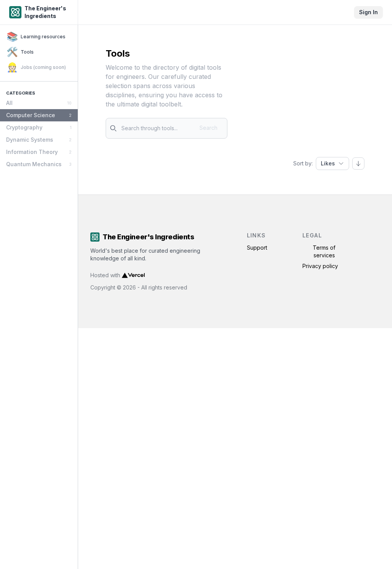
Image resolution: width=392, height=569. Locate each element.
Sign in (368, 12)
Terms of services (324, 251)
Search (208, 127)
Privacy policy (320, 266)
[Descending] (358, 163)
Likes (328, 163)
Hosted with (105, 275)
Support (257, 247)
